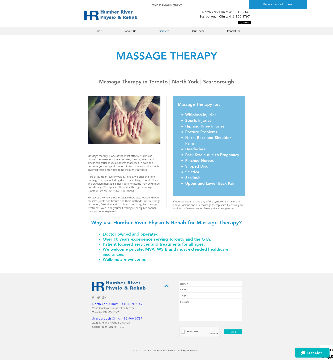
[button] (166, 5)
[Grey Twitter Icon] (98, 297)
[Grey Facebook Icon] (93, 297)
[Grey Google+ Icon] (104, 297)
